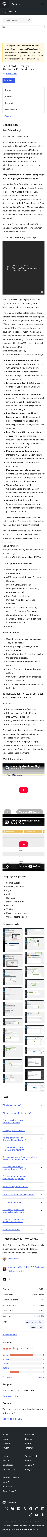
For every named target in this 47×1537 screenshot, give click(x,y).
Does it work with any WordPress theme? (13, 1121)
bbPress (8, 1486)
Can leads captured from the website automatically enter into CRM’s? (20, 1158)
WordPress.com (11, 1477)
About (5, 1434)
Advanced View (10, 1334)
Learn (5, 1456)
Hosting (6, 1443)
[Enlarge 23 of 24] (41, 1072)
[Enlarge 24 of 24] (41, 1085)
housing (40, 1327)
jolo (9, 1279)
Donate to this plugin (12, 1419)
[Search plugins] (29, 20)
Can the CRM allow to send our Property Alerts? (14, 1167)
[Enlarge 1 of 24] (19, 931)
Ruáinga (12, 1502)
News (5, 1439)
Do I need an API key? (13, 1202)
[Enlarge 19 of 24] (41, 1028)
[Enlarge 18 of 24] (41, 1015)
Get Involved (31, 1456)
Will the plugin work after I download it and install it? (14, 1139)
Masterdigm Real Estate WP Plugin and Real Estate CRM (26, 1269)
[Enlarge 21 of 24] (41, 1050)
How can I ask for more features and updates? (14, 1220)
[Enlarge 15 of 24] (41, 982)
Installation (10, 103)
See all (41, 1377)
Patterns (29, 1448)
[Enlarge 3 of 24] (19, 972)
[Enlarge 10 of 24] (19, 1077)
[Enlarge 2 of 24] (19, 958)
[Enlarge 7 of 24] (19, 1031)
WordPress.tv (10, 1469)
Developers (8, 1465)
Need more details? (11, 1229)
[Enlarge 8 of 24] (19, 1048)
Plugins (28, 1443)
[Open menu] (43, 4)
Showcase (29, 1434)
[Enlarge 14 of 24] (41, 969)
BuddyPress (9, 1491)
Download (8, 80)
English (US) (39, 1316)
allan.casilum (11, 73)
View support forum (12, 1396)
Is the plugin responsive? (14, 1130)
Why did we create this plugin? (17, 1113)
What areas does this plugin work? (18, 1194)
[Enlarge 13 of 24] (41, 955)
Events (28, 1460)
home (41, 1322)
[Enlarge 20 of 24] (41, 1039)
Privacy (6, 1448)
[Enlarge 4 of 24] (19, 990)
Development (11, 109)
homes (33, 1327)
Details (8, 90)
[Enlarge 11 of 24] (41, 931)
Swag (28, 1469)
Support (8, 116)
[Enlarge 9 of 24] (19, 1062)
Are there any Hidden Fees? (15, 1186)
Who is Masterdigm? (12, 1105)
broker (34, 1322)
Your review (8, 1377)
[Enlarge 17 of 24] (41, 1003)
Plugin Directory (9, 11)
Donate (29, 1465)
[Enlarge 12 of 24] (41, 940)
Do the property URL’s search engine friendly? (13, 1148)
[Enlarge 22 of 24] (41, 1059)
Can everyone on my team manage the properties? (15, 1177)
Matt (6, 1482)
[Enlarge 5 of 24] (19, 1005)
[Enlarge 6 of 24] (19, 1021)
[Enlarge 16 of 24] (41, 993)
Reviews (9, 96)
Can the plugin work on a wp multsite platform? (13, 1210)
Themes (28, 1439)
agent (28, 1322)
